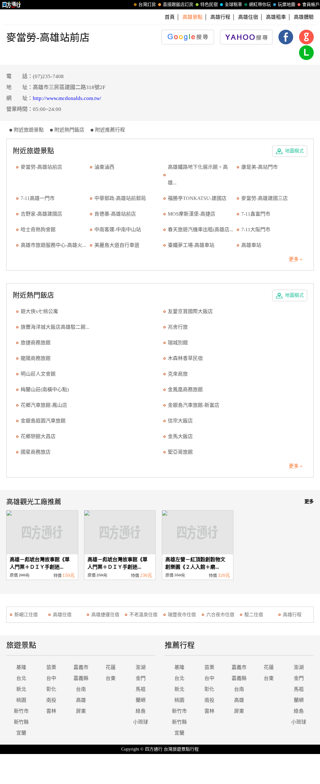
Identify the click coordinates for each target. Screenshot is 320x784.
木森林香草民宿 (185, 358)
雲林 (51, 711)
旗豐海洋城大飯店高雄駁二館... (55, 327)
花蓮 (111, 667)
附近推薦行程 (110, 129)
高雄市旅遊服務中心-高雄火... (53, 245)
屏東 (81, 711)
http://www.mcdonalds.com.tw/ (67, 98)
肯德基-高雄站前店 (115, 214)
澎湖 (141, 667)
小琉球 (140, 722)
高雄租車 (276, 17)
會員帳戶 (311, 4)
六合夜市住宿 (220, 614)
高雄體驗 (304, 17)
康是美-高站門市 (259, 167)
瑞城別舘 (178, 342)
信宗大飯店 (180, 420)
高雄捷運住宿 (105, 614)
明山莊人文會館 (38, 374)
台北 (21, 678)
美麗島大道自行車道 (116, 245)
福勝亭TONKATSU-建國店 (197, 198)
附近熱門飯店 (69, 129)
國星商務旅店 (36, 452)
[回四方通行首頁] (11, 4)
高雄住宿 (248, 17)
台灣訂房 (147, 4)
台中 (51, 678)
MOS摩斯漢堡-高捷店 (191, 214)
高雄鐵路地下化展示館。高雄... (198, 174)
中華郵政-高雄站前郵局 (120, 198)
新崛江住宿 (26, 614)
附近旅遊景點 (29, 129)
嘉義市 (80, 667)
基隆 (21, 667)
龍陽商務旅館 (36, 358)
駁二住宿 (253, 614)
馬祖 (141, 689)
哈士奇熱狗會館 (38, 229)
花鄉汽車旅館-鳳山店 (44, 405)
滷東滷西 (104, 167)
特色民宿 (209, 4)
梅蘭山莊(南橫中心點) (45, 389)
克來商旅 (178, 374)
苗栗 (51, 667)
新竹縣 (21, 722)
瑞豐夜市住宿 (182, 614)
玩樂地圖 (286, 4)
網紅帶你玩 (260, 4)
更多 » (295, 259)
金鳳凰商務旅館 (185, 389)
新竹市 (21, 711)
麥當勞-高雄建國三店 (264, 198)
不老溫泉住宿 (143, 614)
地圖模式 (294, 150)
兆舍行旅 (178, 327)
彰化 (51, 689)
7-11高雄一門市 (38, 198)
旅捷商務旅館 (36, 342)
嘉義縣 (80, 678)
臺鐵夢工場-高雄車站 (191, 245)
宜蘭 (21, 733)
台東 (111, 678)
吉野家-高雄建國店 (41, 214)
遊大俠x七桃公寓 (39, 311)
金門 (141, 678)
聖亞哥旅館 (180, 452)
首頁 (170, 17)
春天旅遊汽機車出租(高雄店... (200, 229)
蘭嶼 (141, 700)
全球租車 (233, 4)
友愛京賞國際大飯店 (190, 311)
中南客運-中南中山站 (117, 229)
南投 (51, 700)
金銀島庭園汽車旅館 (43, 420)
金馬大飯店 (180, 436)
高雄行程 (220, 17)
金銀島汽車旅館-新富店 (193, 405)
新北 (21, 689)
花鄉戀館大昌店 (38, 436)
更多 (309, 501)
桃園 (21, 700)
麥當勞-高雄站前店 (41, 167)
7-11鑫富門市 (255, 214)
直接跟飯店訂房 (178, 4)
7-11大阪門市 (255, 229)
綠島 (141, 711)
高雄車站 (251, 245)
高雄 (81, 700)
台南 (81, 689)
